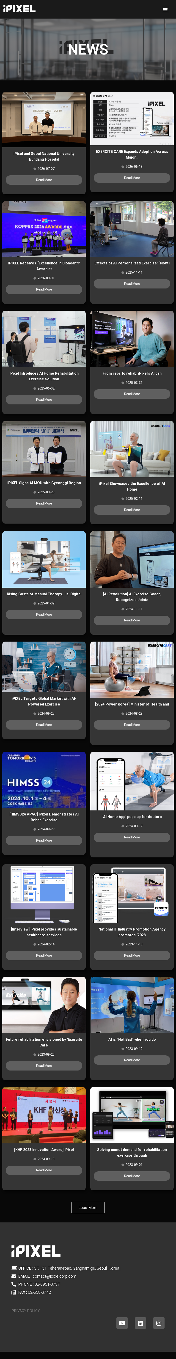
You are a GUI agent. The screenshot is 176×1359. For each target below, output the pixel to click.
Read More (44, 180)
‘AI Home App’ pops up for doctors (132, 817)
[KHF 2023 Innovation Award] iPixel (44, 1150)
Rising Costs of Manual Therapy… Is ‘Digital (44, 594)
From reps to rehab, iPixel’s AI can (132, 373)
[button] (165, 9)
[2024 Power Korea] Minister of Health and (132, 704)
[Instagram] (159, 1323)
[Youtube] (122, 1323)
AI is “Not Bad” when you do (132, 1039)
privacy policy (25, 1311)
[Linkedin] (140, 1323)
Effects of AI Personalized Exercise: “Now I (132, 263)
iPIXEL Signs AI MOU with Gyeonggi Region (44, 483)
